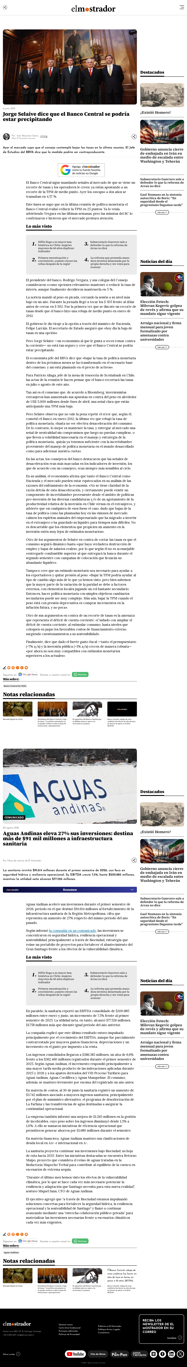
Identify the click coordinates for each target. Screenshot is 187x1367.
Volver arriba (9, 1353)
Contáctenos (104, 1332)
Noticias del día (156, 261)
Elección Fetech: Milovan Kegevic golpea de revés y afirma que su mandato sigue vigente (161, 307)
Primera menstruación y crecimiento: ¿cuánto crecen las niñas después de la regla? (57, 261)
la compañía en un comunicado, (73, 930)
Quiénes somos (66, 1324)
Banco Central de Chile (15, 686)
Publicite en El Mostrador (109, 1325)
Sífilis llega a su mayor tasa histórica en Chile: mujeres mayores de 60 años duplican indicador (56, 246)
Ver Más (43, 136)
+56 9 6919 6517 (9, 1334)
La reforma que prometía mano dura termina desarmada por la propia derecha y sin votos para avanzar (110, 262)
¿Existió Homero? (155, 112)
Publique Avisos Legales (109, 1329)
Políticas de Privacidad (69, 1334)
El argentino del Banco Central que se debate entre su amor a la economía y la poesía (87, 721)
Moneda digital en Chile (12, 719)
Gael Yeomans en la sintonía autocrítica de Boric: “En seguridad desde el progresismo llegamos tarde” (161, 199)
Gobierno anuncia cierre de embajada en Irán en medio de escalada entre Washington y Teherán (161, 155)
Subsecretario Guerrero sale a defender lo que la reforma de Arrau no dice (108, 245)
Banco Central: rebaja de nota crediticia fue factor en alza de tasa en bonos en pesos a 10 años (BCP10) (121, 722)
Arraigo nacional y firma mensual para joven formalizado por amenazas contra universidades (160, 331)
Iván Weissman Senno (27, 135)
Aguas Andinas (11, 1252)
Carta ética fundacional (69, 1327)
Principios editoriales (68, 1330)
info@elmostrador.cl (25, 1334)
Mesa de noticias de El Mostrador (24, 860)
